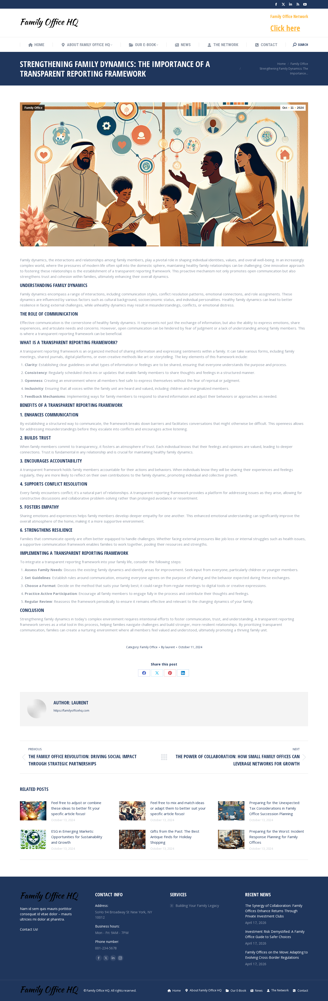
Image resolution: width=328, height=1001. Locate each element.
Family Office (33, 108)
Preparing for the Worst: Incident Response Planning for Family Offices (276, 837)
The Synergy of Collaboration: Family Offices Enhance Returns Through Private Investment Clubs (273, 910)
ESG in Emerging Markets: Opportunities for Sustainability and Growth (76, 837)
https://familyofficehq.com (71, 710)
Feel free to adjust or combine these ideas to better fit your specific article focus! (76, 808)
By (168, 647)
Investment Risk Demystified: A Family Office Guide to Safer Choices (274, 934)
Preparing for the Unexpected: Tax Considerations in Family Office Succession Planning (274, 808)
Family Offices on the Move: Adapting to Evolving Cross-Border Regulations (276, 955)
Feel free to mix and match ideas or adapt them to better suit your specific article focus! (178, 808)
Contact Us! (29, 929)
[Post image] (33, 810)
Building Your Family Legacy (197, 905)
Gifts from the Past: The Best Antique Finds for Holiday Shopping (174, 837)
